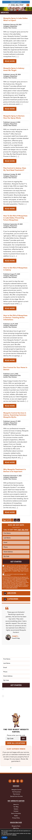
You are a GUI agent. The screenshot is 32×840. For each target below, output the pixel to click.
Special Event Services (16, 796)
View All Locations (16, 743)
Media (16, 815)
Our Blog (16, 806)
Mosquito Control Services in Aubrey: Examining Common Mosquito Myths (14, 415)
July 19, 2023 (14, 324)
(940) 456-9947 (17, 5)
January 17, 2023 (15, 421)
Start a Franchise (16, 813)
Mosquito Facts (16, 826)
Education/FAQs (16, 822)
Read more (10, 61)
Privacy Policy (16, 818)
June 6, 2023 (14, 374)
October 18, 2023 (15, 174)
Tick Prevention (16, 792)
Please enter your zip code (16, 735)
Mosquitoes (13, 26)
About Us (16, 804)
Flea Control (16, 794)
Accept (4, 837)
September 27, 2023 (16, 224)
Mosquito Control (16, 789)
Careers (16, 809)
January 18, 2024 (15, 74)
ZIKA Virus (16, 828)
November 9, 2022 (16, 476)
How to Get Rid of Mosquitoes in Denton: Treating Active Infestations (15, 318)
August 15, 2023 (15, 274)
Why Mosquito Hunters (16, 801)
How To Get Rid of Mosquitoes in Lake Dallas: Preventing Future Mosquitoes (15, 218)
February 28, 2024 (15, 24)
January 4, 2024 (15, 122)
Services (16, 786)
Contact (16, 811)
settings (14, 834)
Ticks (19, 375)
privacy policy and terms (11, 587)
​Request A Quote (16, 2)
